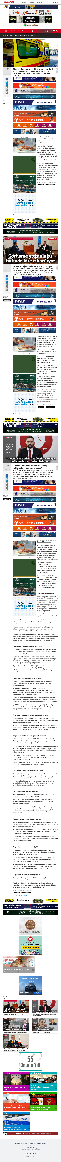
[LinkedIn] (7, 84)
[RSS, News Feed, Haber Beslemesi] (30, 1153)
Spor (33, 1093)
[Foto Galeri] (57, 2)
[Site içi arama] (56, 30)
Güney (6, 1113)
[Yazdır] (7, 90)
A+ (57, 69)
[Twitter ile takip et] (27, 1153)
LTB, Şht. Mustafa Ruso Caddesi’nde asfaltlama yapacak (25, 31)
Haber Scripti (29, 1156)
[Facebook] (7, 79)
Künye (26, 1143)
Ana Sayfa (17, 1143)
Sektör (6, 1093)
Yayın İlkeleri (32, 1143)
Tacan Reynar (24, 895)
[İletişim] (54, 30)
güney (20, 214)
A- (57, 72)
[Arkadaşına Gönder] (7, 87)
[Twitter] (7, 82)
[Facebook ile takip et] (25, 1153)
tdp (20, 895)
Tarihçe (39, 1143)
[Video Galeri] (55, 2)
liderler (20, 414)
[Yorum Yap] (7, 93)
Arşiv (22, 1143)
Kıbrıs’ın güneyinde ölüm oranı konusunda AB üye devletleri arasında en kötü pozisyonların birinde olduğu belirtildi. (33, 73)
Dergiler (7, 1073)
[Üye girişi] (33, 1153)
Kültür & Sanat (36, 1073)
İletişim (44, 1143)
